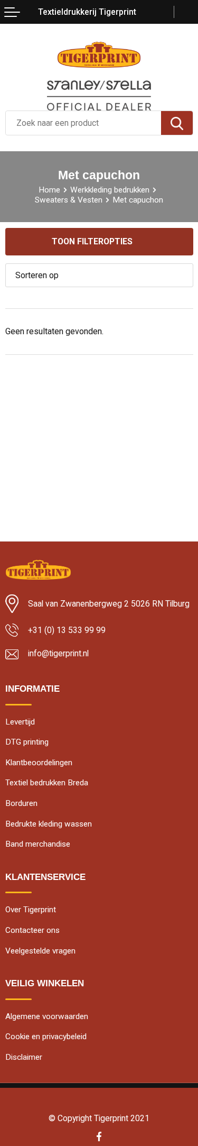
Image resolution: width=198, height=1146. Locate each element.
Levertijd (20, 722)
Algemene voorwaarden (46, 1016)
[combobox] (83, 123)
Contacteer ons (32, 930)
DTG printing (27, 742)
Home (49, 190)
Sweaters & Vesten (68, 200)
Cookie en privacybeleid (46, 1036)
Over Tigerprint (30, 909)
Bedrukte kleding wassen (48, 824)
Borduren (21, 803)
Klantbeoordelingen (38, 762)
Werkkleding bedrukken (109, 190)
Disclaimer (23, 1057)
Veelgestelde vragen (40, 951)
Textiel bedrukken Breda (46, 782)
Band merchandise (37, 844)
